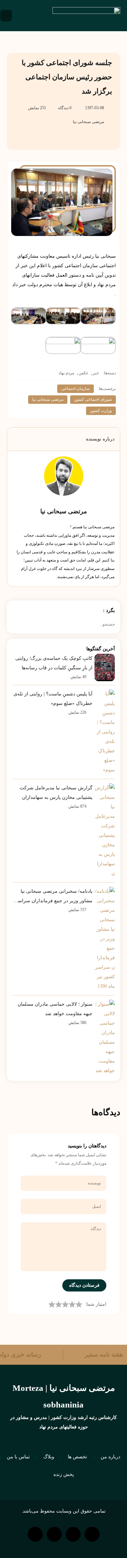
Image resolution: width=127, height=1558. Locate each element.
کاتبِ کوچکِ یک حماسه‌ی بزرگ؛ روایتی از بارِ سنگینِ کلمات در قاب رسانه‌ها (53, 663)
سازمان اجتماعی (75, 388)
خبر (96, 373)
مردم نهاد (66, 373)
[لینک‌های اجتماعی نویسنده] (72, 502)
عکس (83, 373)
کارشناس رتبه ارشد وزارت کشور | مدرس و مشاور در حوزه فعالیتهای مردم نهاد (63, 1422)
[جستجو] (15, 624)
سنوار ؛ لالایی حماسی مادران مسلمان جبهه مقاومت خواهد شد (55, 1009)
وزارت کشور (101, 410)
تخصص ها (77, 1456)
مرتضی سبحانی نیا (88, 121)
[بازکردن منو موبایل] (6, 15)
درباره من (110, 1456)
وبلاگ (48, 1456)
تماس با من (18, 1456)
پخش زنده (64, 1474)
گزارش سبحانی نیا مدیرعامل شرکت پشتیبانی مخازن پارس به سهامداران (56, 792)
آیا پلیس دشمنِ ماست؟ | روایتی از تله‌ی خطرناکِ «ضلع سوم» (53, 698)
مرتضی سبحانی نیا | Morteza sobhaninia (64, 1396)
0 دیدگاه (64, 107)
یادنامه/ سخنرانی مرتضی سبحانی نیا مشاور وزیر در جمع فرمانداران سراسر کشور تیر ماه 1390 (53, 897)
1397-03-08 (94, 107)
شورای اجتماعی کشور (93, 399)
